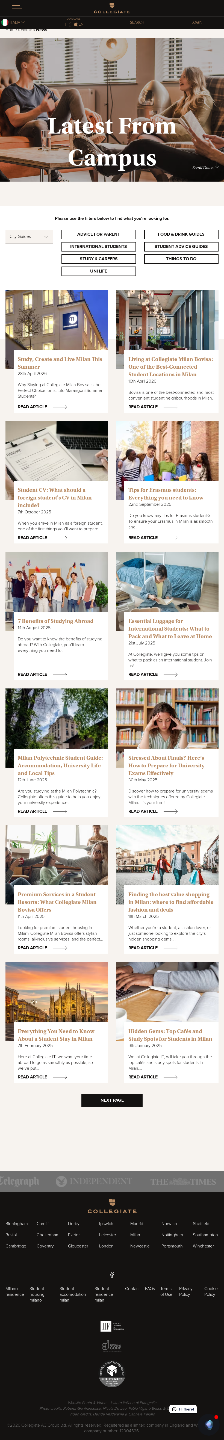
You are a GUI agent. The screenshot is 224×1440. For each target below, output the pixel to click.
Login (196, 22)
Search (137, 22)
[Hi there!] (209, 1425)
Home (11, 29)
